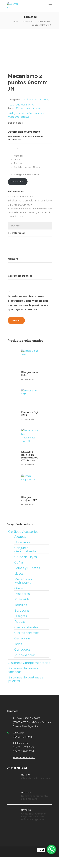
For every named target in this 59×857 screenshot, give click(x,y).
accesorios (26, 108)
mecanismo (39, 113)
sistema (25, 117)
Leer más (29, 379)
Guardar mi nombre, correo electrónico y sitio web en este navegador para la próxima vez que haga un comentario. (28, 303)
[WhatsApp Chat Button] (51, 849)
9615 (18, 108)
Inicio (15, 21)
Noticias (26, 775)
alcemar (37, 108)
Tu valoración (17, 233)
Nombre (13, 258)
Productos (28, 21)
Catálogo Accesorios (35, 99)
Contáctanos (18, 181)
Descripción (15, 123)
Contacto (12, 711)
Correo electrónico (20, 275)
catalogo (12, 113)
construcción (25, 113)
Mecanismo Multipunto (21, 105)
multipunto (14, 117)
